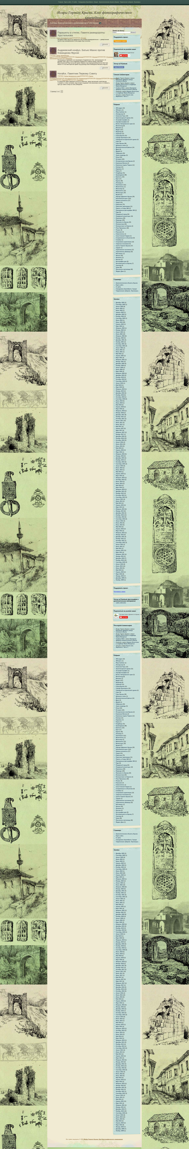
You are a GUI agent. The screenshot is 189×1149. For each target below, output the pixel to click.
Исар (117, 157)
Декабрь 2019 (120, 375)
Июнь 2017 (119, 424)
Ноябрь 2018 (120, 395)
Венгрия (118, 127)
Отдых (118, 202)
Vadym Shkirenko (118, 67)
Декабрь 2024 (120, 314)
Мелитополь (120, 186)
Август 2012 (119, 521)
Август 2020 (119, 367)
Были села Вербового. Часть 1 (124, 95)
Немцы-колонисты (122, 200)
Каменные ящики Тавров (124, 165)
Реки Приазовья (121, 228)
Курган (118, 181)
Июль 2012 (119, 523)
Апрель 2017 (120, 428)
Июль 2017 (119, 422)
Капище (118, 167)
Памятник (65, 80)
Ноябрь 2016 (120, 438)
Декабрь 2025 (120, 302)
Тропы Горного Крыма (123, 245)
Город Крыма (120, 135)
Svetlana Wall (120, 88)
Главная (60, 2)
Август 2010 (119, 564)
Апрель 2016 (120, 450)
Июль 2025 (119, 308)
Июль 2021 (119, 350)
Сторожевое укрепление (123, 242)
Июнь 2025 (119, 310)
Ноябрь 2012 (120, 515)
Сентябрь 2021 (120, 346)
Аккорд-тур (119, 114)
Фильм (118, 255)
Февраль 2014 (120, 489)
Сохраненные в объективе (124, 238)
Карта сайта (67, 2)
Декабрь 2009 (120, 578)
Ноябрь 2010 (120, 560)
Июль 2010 (119, 566)
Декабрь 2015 (120, 458)
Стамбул (118, 240)
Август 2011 (119, 544)
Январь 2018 (120, 412)
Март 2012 (119, 530)
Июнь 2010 (119, 568)
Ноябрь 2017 (120, 416)
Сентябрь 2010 (120, 562)
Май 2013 (119, 503)
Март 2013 (119, 507)
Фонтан (118, 259)
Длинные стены (121, 145)
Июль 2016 (119, 444)
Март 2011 (119, 552)
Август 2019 (119, 383)
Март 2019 (119, 387)
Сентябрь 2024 (120, 318)
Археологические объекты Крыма (109, 2)
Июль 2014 (119, 481)
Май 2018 (119, 405)
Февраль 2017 (120, 432)
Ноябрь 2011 (120, 538)
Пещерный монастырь (123, 216)
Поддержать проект (120, 41)
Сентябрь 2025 (120, 304)
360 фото (119, 110)
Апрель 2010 (120, 572)
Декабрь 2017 (120, 414)
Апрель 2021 (120, 355)
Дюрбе (118, 151)
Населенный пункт (122, 198)
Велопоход (119, 125)
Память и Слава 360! (122, 208)
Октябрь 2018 (120, 397)
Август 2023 (119, 332)
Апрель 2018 (120, 407)
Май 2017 (119, 426)
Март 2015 (119, 475)
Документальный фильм (124, 147)
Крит (117, 179)
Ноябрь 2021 (120, 342)
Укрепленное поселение (123, 249)
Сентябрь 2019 (120, 381)
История (94, 23)
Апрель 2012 (120, 529)
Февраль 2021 (120, 359)
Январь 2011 (120, 556)
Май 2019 (119, 385)
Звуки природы (121, 155)
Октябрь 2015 (120, 462)
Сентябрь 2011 (120, 542)
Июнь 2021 (119, 351)
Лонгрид (95, 57)
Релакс (118, 230)
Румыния (119, 232)
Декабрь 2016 (120, 436)
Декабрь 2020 (120, 363)
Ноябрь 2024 (120, 316)
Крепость (119, 177)
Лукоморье (110, 57)
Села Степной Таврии (123, 236)
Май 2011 (118, 548)
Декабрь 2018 (120, 393)
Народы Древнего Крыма (124, 196)
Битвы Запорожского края (64, 23)
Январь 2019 (120, 391)
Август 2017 (119, 420)
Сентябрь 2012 (120, 519)
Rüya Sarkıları (120, 112)
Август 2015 (119, 466)
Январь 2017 (120, 434)
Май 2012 (119, 527)
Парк (117, 212)
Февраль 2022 (120, 336)
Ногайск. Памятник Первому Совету (77, 73)
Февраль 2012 (120, 532)
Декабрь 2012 (120, 513)
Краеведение (79, 57)
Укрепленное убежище (123, 251)
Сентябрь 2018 (120, 399)
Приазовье (69, 58)
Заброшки (119, 153)
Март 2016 (119, 452)
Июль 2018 (119, 401)
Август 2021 (119, 348)
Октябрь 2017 (120, 418)
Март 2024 (119, 326)
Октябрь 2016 (120, 440)
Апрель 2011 (120, 550)
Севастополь (120, 234)
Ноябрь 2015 (120, 460)
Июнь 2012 (119, 525)
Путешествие (120, 224)
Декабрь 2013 (120, 491)
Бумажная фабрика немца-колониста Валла (124, 80)
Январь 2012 (120, 534)
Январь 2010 (120, 576)
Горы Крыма (120, 143)
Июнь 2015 (119, 469)
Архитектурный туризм (123, 118)
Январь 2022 (120, 338)
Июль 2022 (119, 334)
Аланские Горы (121, 116)
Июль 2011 (119, 546)
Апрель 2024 (120, 324)
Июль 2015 (119, 468)
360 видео (119, 108)
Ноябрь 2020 (120, 365)
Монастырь (119, 192)
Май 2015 (119, 471)
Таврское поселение (122, 243)
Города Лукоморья (122, 137)
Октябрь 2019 (120, 379)
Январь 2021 (120, 361)
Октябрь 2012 (120, 517)
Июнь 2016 (119, 446)
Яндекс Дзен (120, 271)
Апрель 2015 (120, 473)
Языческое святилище (123, 269)
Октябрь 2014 (120, 479)
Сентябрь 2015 (120, 464)
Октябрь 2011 (120, 540)
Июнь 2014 (119, 483)
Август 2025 (119, 306)
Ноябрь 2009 (120, 580)
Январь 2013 (120, 511)
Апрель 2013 (120, 505)
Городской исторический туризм (126, 139)
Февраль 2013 (120, 509)
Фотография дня (121, 261)
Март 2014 (119, 487)
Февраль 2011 (120, 554)
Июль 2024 (119, 320)
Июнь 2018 (119, 403)
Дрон (117, 149)
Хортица (118, 265)
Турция (118, 247)
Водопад (118, 131)
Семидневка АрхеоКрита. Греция (88, 2)
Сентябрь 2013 (120, 497)
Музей (118, 194)
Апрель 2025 (120, 312)
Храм (117, 267)
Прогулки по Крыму (122, 222)
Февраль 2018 (120, 410)
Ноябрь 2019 (120, 377)
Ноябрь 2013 (120, 493)
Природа (118, 220)
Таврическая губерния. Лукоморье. (130, 2)
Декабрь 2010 (120, 558)
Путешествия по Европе (123, 226)
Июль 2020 (119, 369)
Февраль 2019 (120, 389)
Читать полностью (104, 44)
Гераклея (119, 133)
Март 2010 (119, 574)
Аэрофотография (121, 122)
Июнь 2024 (119, 322)
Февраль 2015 (120, 477)
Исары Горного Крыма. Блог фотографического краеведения (94, 15)
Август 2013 (119, 499)
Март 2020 (119, 371)
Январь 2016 (120, 456)
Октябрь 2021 (120, 344)
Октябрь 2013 (120, 495)
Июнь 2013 (119, 501)
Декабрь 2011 (120, 536)
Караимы (119, 169)
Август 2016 (119, 442)
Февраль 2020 (120, 373)
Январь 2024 (120, 330)
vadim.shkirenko (121, 603)
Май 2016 (119, 448)
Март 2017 (119, 430)
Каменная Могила (121, 163)
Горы (117, 141)
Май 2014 (119, 485)
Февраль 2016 (120, 454)
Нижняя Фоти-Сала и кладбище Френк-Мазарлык (126, 85)
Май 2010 (119, 570)
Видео (118, 129)
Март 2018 (119, 409)
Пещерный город (121, 214)
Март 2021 (119, 357)
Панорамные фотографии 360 (125, 210)
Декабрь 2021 (120, 340)
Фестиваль (119, 253)
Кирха (118, 171)
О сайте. (74, 2)
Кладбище (119, 173)
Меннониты (119, 190)
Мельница (119, 188)
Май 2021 (119, 353)
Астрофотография (121, 120)
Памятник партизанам (123, 206)
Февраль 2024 (120, 328)
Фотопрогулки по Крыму (124, 263)
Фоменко (119, 257)
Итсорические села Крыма (124, 161)
